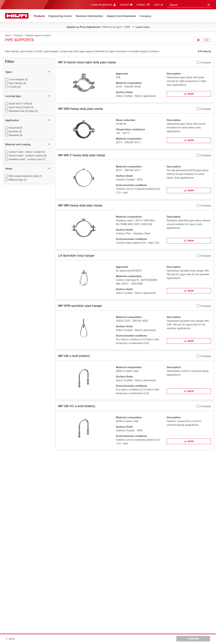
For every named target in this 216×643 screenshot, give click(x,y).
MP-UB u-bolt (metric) (74, 356)
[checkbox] (204, 62)
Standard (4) (15, 135)
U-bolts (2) (15, 86)
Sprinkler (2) (15, 131)
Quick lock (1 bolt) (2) (20, 103)
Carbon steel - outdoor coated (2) (28, 155)
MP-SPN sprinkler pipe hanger (80, 305)
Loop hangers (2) (18, 79)
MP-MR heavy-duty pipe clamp (80, 205)
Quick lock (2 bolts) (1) (21, 107)
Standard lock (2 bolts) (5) (23, 110)
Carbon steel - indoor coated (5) (27, 151)
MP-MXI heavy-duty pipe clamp (80, 108)
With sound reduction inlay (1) (25, 175)
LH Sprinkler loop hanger (76, 255)
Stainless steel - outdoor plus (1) (27, 159)
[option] (198, 40)
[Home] (17, 16)
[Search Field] (208, 4)
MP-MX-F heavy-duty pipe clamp (81, 155)
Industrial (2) (15, 127)
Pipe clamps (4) (17, 82)
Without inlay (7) (17, 179)
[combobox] (189, 4)
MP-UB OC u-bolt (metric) (76, 406)
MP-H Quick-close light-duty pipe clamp (87, 62)
